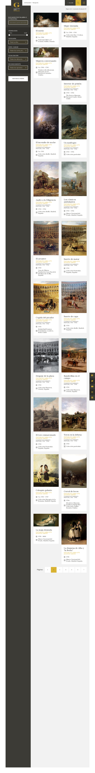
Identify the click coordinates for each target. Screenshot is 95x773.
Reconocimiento (14, 64)
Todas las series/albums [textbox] (17, 51)
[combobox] (18, 42)
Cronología (12, 31)
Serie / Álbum (13, 47)
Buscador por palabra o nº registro (17, 18)
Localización (13, 55)
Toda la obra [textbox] (14, 42)
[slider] (9, 35)
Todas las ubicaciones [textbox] (17, 59)
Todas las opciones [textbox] (16, 68)
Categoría (12, 38)
